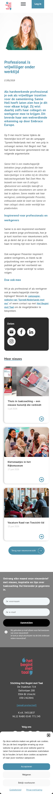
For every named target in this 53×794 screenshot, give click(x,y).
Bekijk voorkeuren (26, 782)
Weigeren (26, 774)
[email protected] (26, 705)
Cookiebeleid (15, 789)
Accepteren (26, 766)
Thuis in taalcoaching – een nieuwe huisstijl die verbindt (26, 395)
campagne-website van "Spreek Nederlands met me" (24, 299)
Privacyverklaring (34, 789)
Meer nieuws (13, 359)
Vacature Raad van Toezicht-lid (26, 514)
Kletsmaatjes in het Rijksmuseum (26, 455)
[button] (48, 735)
